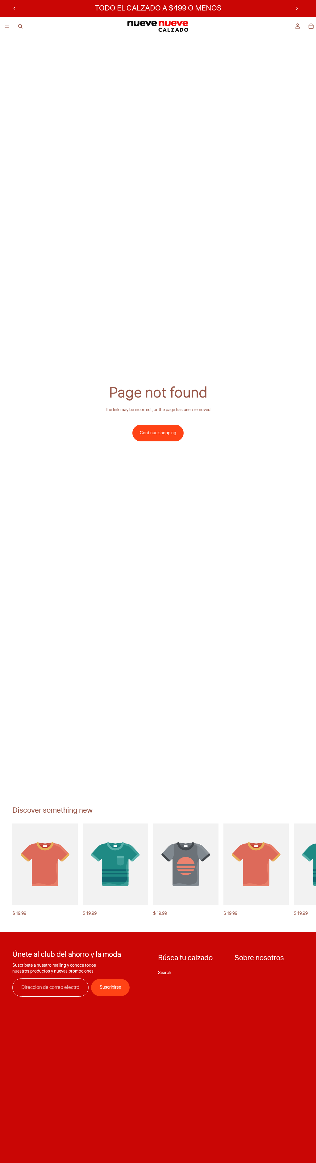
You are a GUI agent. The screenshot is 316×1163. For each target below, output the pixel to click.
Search (164, 973)
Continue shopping (158, 433)
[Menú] (7, 26)
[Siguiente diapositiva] (297, 8)
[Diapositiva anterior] (14, 8)
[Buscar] (20, 26)
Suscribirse (110, 988)
